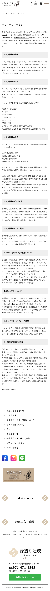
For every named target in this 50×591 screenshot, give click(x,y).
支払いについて (13, 429)
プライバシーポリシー (16, 443)
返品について (12, 434)
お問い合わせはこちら (25, 577)
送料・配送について (15, 425)
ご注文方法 (11, 416)
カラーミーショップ (21, 38)
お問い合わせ (12, 448)
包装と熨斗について (15, 411)
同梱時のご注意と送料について (20, 420)
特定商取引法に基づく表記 (18, 438)
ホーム (4, 13)
